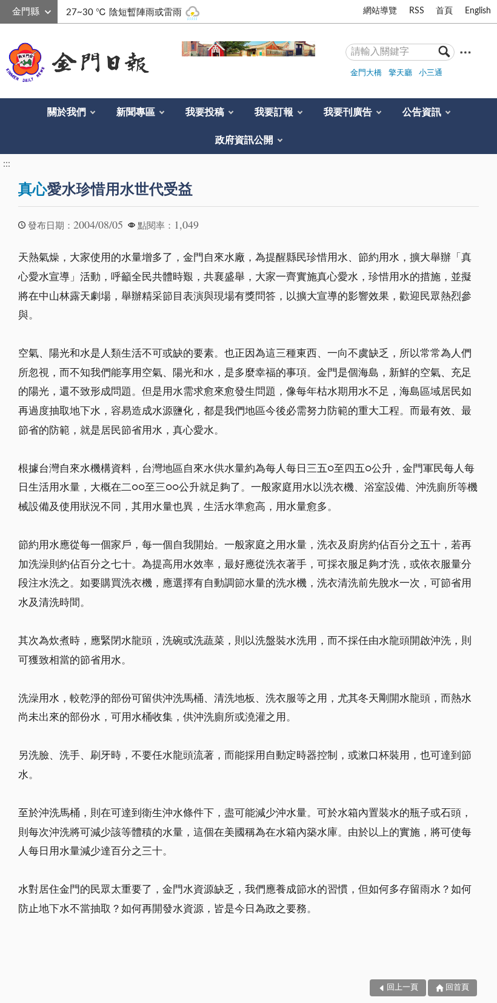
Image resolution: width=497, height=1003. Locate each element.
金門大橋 (366, 73)
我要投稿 (204, 112)
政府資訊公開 (244, 140)
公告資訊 (421, 112)
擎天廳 (400, 73)
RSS (416, 11)
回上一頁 (402, 987)
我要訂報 (274, 112)
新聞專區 (135, 112)
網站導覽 (380, 11)
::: (6, 10)
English (478, 11)
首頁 (444, 11)
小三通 (430, 73)
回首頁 (457, 987)
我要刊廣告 (348, 112)
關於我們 (66, 112)
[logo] (75, 62)
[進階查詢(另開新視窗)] (465, 52)
